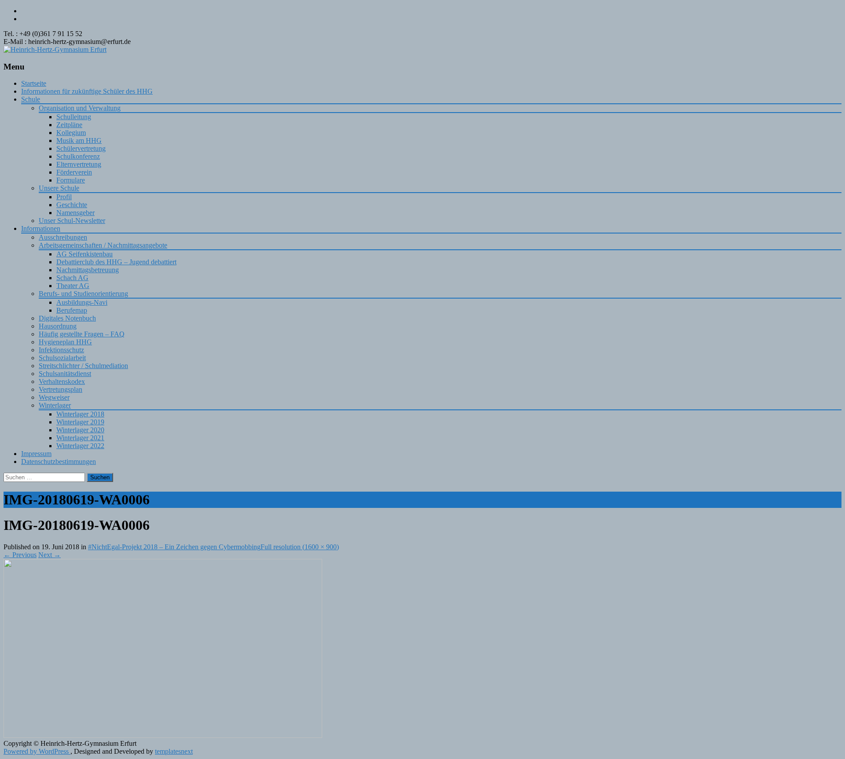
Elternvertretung (78, 164)
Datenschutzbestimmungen (58, 461)
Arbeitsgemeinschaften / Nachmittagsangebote (103, 245)
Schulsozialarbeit (62, 357)
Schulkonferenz (78, 156)
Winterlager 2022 (80, 445)
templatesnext (174, 751)
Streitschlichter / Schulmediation (83, 365)
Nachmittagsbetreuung (87, 270)
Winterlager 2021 (80, 438)
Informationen (40, 228)
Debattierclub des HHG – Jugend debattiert (116, 262)
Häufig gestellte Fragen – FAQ (82, 334)
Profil (64, 197)
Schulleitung (73, 116)
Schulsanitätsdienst (65, 373)
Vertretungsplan (60, 389)
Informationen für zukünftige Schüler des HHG (87, 91)
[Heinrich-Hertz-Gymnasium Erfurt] (55, 49)
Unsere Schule (59, 188)
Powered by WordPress (37, 751)
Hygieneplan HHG (65, 342)
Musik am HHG (79, 140)
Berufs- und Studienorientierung (83, 293)
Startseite (33, 83)
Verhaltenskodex (62, 381)
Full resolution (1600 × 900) (300, 547)
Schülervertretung (81, 148)
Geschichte (71, 204)
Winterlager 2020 (80, 430)
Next (49, 554)
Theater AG (72, 285)
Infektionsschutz (61, 350)
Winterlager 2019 (80, 422)
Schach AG (72, 277)
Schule (30, 99)
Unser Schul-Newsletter (72, 220)
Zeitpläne (69, 124)
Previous (20, 554)
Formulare (70, 180)
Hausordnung (58, 326)
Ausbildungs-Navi (81, 302)
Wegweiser (54, 397)
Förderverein (74, 172)
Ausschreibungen (63, 237)
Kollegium (71, 132)
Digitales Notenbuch (67, 318)
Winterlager (55, 405)
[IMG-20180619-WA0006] (163, 735)
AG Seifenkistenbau (84, 254)
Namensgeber (75, 212)
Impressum (36, 453)
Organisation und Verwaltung (80, 108)
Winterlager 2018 (80, 414)
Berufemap (71, 310)
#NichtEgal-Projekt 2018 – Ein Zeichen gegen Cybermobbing (174, 547)
